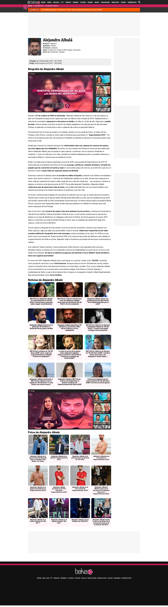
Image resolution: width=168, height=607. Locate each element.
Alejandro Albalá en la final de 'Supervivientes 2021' (59, 458)
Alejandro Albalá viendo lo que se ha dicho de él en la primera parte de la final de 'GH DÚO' (101, 522)
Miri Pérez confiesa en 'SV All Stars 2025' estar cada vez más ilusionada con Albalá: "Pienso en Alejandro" (41, 353)
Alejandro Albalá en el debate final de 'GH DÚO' (59, 521)
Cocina (71, 578)
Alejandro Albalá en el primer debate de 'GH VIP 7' (38, 521)
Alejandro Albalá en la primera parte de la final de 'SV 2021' (80, 458)
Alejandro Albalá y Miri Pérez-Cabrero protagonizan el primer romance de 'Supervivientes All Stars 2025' (69, 381)
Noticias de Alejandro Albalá (45, 280)
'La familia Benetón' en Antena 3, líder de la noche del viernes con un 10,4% (65, 10)
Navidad (117, 578)
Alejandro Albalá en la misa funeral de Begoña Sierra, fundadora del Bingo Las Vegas (38, 458)
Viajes (110, 578)
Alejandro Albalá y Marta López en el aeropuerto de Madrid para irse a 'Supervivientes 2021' (101, 490)
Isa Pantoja (41, 61)
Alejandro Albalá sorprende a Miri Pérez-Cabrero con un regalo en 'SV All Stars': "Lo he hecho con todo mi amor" (41, 381)
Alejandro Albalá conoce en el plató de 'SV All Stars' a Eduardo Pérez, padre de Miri (41, 327)
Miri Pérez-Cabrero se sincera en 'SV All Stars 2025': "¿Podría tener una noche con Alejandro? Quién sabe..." (98, 353)
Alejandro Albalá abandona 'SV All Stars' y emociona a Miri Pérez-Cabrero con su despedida (70, 327)
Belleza (46, 578)
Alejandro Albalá (51, 6)
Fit (51, 578)
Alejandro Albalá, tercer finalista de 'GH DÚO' (80, 520)
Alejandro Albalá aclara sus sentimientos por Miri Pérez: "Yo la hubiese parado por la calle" (98, 301)
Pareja (57, 578)
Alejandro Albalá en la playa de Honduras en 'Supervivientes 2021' (38, 488)
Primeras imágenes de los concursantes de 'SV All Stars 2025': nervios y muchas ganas (98, 381)
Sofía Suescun (40, 63)
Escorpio (76, 50)
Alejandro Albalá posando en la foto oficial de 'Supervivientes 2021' (59, 489)
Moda (39, 578)
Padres (64, 578)
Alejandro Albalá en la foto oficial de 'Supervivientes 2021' (80, 488)
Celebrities (38, 6)
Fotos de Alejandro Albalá (44, 432)
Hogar (77, 578)
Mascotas (102, 578)
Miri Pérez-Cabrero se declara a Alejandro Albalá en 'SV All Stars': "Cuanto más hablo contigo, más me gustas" (98, 327)
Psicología (92, 578)
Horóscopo (126, 578)
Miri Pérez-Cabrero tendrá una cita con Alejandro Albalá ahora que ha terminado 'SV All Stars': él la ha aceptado (69, 301)
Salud (83, 578)
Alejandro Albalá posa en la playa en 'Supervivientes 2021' (101, 458)
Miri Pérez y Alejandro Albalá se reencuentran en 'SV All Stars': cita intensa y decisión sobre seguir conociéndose (41, 301)
